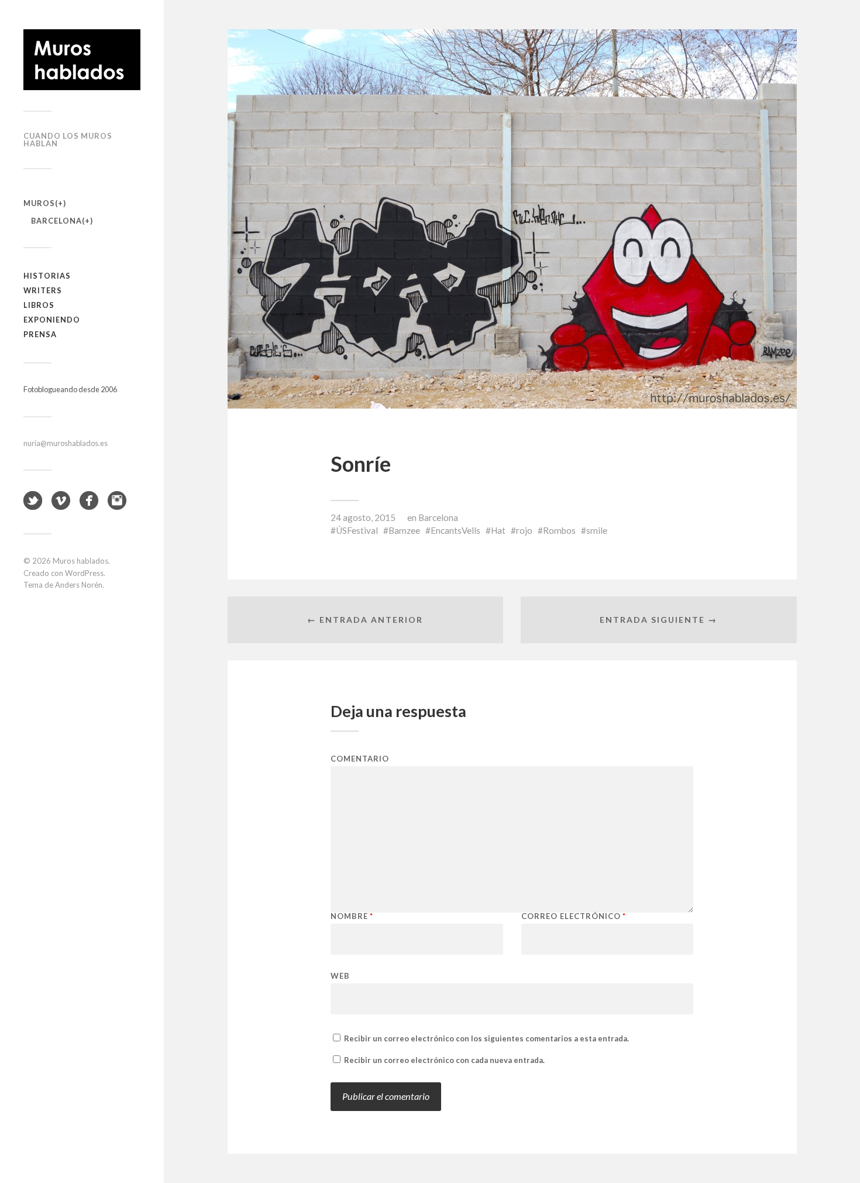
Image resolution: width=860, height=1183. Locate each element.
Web (340, 975)
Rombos (559, 530)
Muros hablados (80, 560)
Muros (39, 203)
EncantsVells (455, 530)
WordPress (84, 573)
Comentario (360, 759)
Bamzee (404, 530)
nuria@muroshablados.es (65, 443)
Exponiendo (51, 319)
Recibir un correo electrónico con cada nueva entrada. (444, 1060)
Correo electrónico (573, 916)
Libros (38, 305)
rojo (524, 530)
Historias (47, 275)
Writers (42, 290)
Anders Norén (78, 584)
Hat (498, 530)
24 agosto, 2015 (363, 517)
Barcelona (56, 220)
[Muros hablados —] (81, 59)
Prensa (40, 334)
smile (596, 530)
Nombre (352, 916)
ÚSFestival (357, 530)
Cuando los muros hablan (67, 139)
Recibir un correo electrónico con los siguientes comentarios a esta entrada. (486, 1038)
